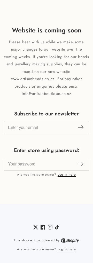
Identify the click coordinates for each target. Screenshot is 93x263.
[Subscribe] (80, 127)
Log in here (67, 174)
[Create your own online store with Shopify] (70, 240)
